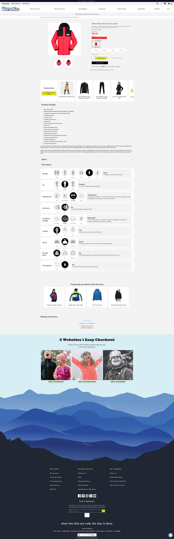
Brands (157, 9)
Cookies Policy (66, 531)
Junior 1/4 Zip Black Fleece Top (119, 97)
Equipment (141, 9)
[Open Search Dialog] (157, 3)
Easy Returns (55, 485)
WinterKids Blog (116, 477)
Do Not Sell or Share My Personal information (83, 531)
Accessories (83, 9)
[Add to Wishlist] (109, 58)
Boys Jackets (64, 17)
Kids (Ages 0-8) (35, 9)
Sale (168, 9)
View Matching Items (116, 58)
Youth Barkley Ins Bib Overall (66, 96)
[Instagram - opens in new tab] (87, 496)
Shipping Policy (84, 481)
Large (113, 50)
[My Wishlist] (161, 3)
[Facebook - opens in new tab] (79, 496)
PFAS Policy (109, 531)
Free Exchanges (56, 481)
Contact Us (82, 473)
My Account (54, 473)
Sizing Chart (95, 54)
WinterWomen (16, 3)
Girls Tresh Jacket (97, 305)
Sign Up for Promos (117, 485)
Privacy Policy (57, 531)
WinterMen (26, 3)
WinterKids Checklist (118, 481)
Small (96, 50)
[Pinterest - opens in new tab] (90, 496)
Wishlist (53, 489)
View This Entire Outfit (49, 93)
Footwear (101, 9)
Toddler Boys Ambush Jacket (54, 305)
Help (80, 477)
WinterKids (5, 3)
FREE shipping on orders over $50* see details (87, 14)
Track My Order (56, 477)
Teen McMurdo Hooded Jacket (118, 305)
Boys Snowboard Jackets (73, 17)
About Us (113, 473)
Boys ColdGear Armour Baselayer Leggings (102, 97)
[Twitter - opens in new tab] (83, 496)
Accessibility (117, 531)
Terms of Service (100, 531)
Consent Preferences (87, 528)
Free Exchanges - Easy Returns (87, 0)
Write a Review (87, 327)
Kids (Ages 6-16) (59, 9)
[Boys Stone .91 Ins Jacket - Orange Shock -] (59, 62)
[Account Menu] (165, 3)
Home (42, 17)
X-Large (121, 50)
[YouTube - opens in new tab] (94, 496)
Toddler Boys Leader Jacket (76, 305)
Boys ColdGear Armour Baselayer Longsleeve (84, 97)
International (83, 485)
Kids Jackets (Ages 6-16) (56, 17)
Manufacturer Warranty (87, 489)
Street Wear (121, 9)
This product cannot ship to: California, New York (102, 69)
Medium (104, 50)
